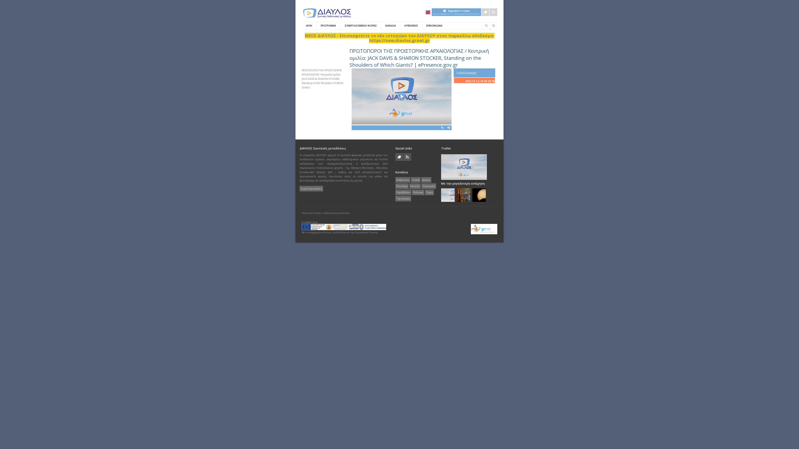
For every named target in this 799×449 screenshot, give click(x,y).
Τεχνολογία (403, 198)
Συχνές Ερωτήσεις (311, 188)
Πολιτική (418, 192)
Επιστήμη (402, 186)
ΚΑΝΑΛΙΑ (390, 25)
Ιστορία (415, 186)
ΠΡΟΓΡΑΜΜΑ (328, 25)
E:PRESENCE (411, 25)
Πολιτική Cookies (311, 213)
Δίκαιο (426, 180)
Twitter (485, 12)
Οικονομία (428, 186)
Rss (493, 12)
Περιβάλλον (403, 192)
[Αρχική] (327, 13)
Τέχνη (429, 192)
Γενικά (415, 180)
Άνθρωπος (402, 180)
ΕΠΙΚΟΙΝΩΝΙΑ (434, 25)
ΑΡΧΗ (309, 25)
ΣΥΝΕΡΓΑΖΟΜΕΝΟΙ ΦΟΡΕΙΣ (361, 25)
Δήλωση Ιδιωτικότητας (337, 213)
